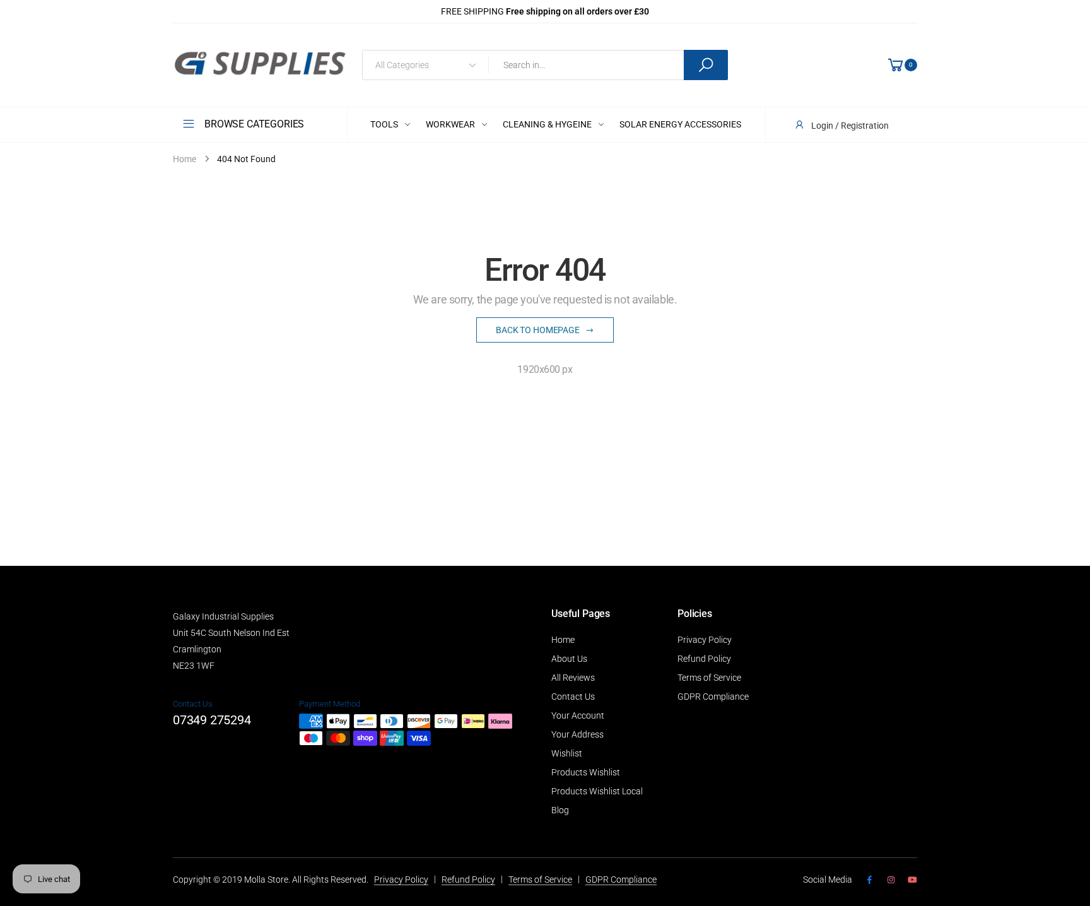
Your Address (577, 734)
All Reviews (573, 678)
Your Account (577, 715)
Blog (560, 810)
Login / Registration (850, 126)
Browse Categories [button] (254, 124)
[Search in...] (706, 65)
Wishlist (566, 753)
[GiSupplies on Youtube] (912, 880)
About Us (569, 659)
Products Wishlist (585, 772)
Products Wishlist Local (597, 791)
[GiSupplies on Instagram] (890, 880)
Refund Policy (704, 659)
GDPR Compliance (713, 696)
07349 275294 (212, 719)
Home (563, 640)
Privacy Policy (704, 640)
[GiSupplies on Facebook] (869, 880)
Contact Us (573, 696)
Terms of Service (709, 678)
